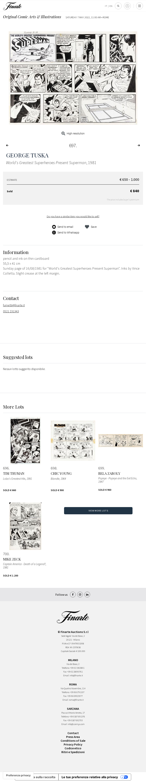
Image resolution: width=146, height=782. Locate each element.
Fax (65, 671)
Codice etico (73, 748)
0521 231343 (11, 311)
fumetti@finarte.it (14, 305)
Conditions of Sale (73, 740)
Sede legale (66, 635)
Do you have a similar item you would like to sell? (73, 216)
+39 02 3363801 (77, 667)
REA (67, 647)
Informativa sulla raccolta (36, 777)
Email (66, 675)
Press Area (73, 737)
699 (101, 468)
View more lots (98, 510)
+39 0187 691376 (77, 716)
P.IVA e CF (66, 643)
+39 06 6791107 (77, 692)
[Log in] (127, 5)
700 (6, 554)
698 (53, 468)
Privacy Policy (73, 744)
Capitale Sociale (68, 651)
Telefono (65, 667)
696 (6, 468)
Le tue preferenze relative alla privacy (90, 777)
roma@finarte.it (76, 699)
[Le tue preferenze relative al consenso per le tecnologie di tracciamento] (18, 775)
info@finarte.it (76, 675)
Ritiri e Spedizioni (73, 752)
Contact (73, 733)
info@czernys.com (76, 724)
